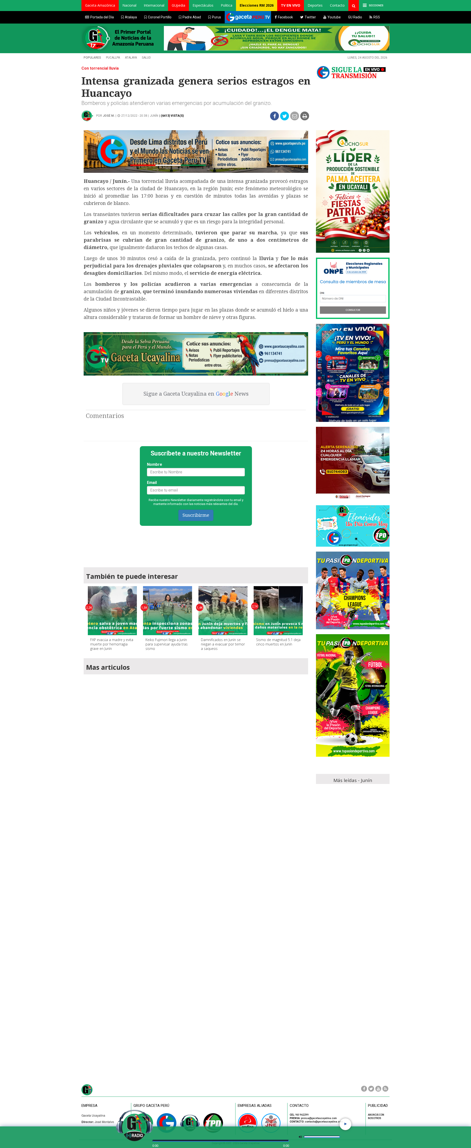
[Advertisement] (196, 544)
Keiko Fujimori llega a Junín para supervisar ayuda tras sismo (166, 644)
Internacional (154, 5)
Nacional (129, 5)
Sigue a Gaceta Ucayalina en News (196, 394)
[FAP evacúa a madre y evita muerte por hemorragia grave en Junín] (112, 610)
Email (152, 482)
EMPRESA (89, 1105)
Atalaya (131, 57)
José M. (109, 115)
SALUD (146, 57)
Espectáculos (203, 5)
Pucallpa (113, 57)
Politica (226, 5)
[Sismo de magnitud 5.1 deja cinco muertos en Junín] (278, 610)
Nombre (154, 464)
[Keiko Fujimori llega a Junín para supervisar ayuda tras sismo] (167, 610)
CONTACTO (299, 1105)
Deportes (315, 5)
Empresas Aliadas (255, 1105)
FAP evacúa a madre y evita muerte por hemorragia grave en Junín (111, 644)
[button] (100, 5)
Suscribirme (196, 515)
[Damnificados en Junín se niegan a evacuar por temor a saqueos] (223, 610)
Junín (154, 115)
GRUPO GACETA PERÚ (151, 1105)
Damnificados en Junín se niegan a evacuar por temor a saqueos (223, 644)
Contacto (337, 5)
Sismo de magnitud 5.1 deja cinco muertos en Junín (278, 641)
